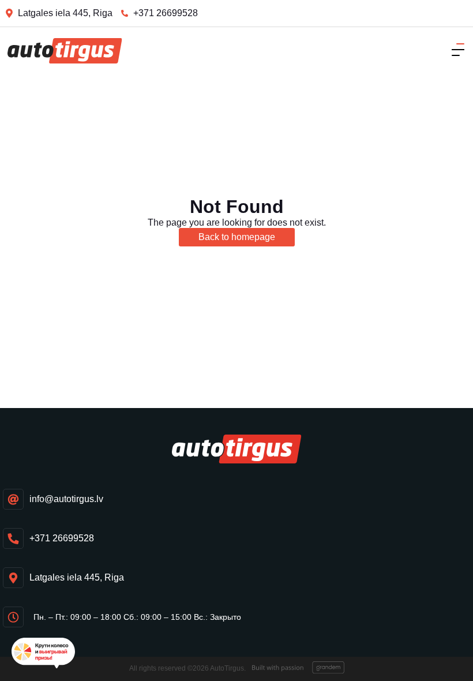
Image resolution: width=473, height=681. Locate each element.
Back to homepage (236, 237)
